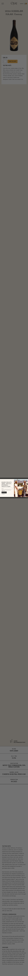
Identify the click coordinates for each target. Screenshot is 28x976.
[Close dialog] (27, 479)
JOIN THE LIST (4, 492)
